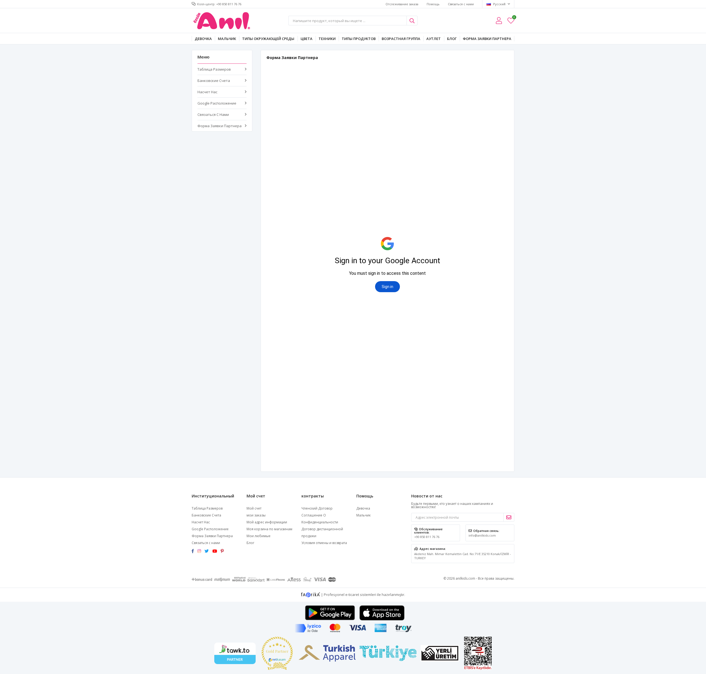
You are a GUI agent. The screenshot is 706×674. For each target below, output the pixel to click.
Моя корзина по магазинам (269, 529)
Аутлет (433, 38)
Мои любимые (259, 536)
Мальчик (227, 38)
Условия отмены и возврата (324, 542)
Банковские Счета (213, 80)
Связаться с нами (461, 4)
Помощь (433, 4)
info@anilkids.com (482, 535)
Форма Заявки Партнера (487, 38)
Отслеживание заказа (402, 4)
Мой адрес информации (267, 522)
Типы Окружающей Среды (268, 38)
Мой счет (254, 508)
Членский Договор (317, 508)
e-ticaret (352, 594)
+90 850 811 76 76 (426, 537)
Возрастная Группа (401, 38)
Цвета (306, 38)
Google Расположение (216, 103)
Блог (452, 38)
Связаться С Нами (213, 114)
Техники (327, 38)
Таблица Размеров (214, 69)
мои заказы (256, 515)
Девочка (203, 38)
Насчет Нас (207, 91)
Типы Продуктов (359, 38)
